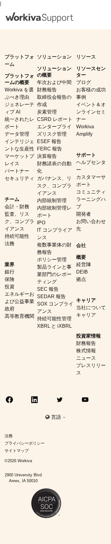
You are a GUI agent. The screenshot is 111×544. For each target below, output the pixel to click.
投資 (9, 286)
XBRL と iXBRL (54, 326)
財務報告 (86, 343)
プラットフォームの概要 (19, 79)
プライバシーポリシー (25, 443)
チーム (12, 199)
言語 (56, 417)
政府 (9, 308)
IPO (41, 222)
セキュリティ (19, 178)
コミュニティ (91, 191)
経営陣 (83, 264)
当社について (91, 307)
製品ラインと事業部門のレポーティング (54, 274)
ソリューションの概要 (54, 72)
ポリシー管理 (52, 259)
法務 (9, 243)
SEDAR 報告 (51, 296)
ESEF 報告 (49, 141)
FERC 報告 (49, 148)
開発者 (83, 214)
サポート (86, 155)
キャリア (86, 300)
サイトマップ (17, 450)
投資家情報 (88, 335)
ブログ (83, 82)
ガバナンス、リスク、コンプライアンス (54, 186)
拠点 (81, 279)
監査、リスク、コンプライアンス (19, 221)
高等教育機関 (19, 316)
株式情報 (86, 350)
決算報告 (47, 156)
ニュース (86, 358)
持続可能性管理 (54, 318)
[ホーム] (39, 17)
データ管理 (17, 134)
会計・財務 (17, 206)
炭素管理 (47, 111)
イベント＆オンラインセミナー (91, 112)
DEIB (82, 271)
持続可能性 (17, 236)
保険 (9, 279)
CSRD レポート (54, 119)
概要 (81, 257)
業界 (9, 264)
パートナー (17, 171)
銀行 (9, 271)
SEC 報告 (48, 289)
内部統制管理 (52, 200)
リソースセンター (91, 72)
